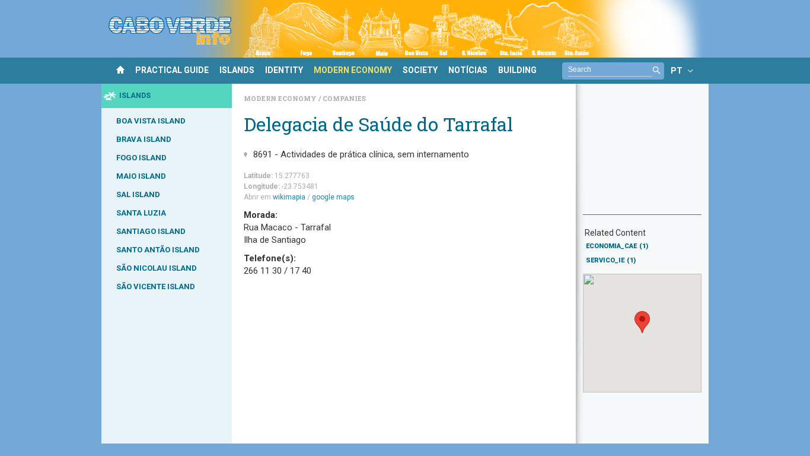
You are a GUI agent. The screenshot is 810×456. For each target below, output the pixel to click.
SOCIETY (420, 70)
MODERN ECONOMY (353, 70)
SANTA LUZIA (141, 212)
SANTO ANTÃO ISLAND (158, 249)
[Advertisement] (642, 155)
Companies (344, 98)
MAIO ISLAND (141, 176)
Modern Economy (281, 98)
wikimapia (289, 197)
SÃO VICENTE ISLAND (155, 286)
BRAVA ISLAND (143, 139)
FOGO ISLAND (141, 157)
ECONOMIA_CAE (617, 246)
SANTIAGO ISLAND (151, 231)
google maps (333, 197)
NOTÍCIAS (467, 70)
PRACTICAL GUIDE (172, 70)
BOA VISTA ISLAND (151, 120)
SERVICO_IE (611, 260)
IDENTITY (284, 70)
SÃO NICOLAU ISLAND (156, 268)
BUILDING (517, 70)
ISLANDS (236, 70)
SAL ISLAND (138, 194)
